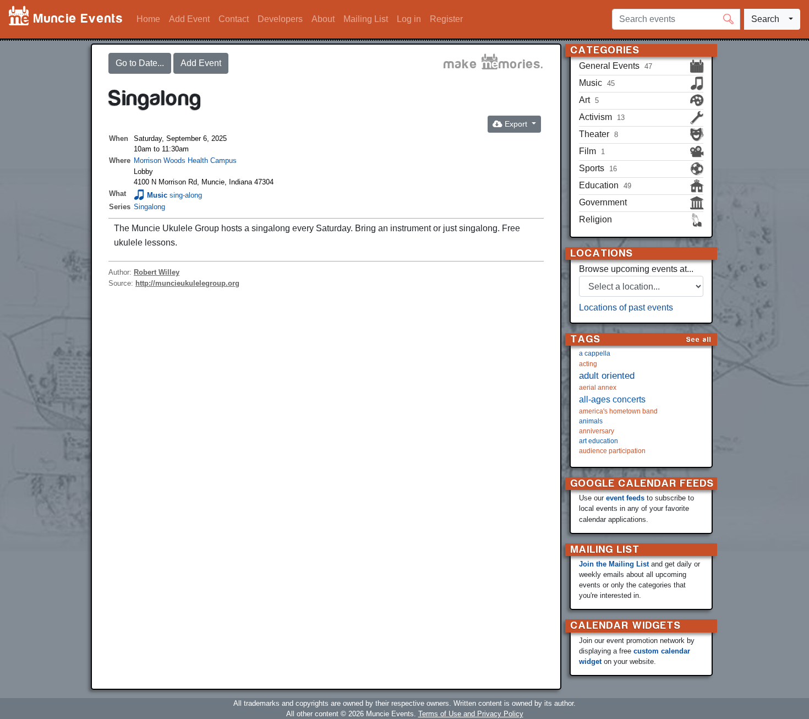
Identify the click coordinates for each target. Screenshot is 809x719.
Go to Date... (140, 63)
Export (515, 123)
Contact (233, 19)
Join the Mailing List (614, 564)
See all (699, 339)
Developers (280, 19)
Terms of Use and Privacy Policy (470, 714)
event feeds (625, 498)
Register (446, 19)
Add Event (189, 19)
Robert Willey (156, 272)
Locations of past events (626, 307)
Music (157, 195)
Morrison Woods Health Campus (185, 160)
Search (765, 19)
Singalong (149, 207)
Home (148, 19)
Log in (409, 19)
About (323, 19)
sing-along (186, 195)
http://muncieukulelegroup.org (187, 283)
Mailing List (365, 19)
